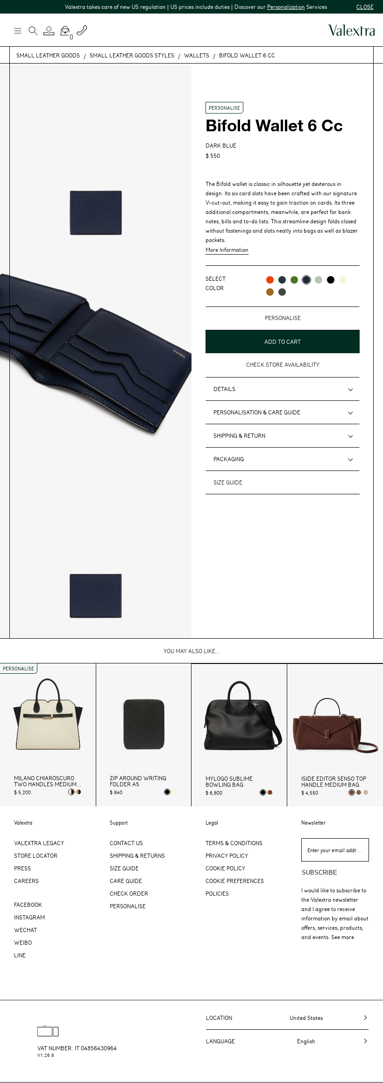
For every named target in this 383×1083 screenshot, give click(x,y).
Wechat (25, 930)
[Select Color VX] (282, 280)
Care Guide (126, 880)
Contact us (126, 843)
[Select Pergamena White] (174, 792)
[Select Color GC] (318, 280)
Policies (217, 893)
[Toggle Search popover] (33, 32)
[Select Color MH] (270, 292)
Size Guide (124, 868)
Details (224, 389)
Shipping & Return (239, 435)
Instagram (29, 917)
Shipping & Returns (137, 855)
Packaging (228, 459)
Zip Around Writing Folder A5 (138, 781)
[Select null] (358, 792)
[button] (49, 31)
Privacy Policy (227, 855)
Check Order (129, 893)
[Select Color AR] (270, 280)
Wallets (196, 55)
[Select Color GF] (282, 292)
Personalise (128, 906)
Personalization (277, 6)
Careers (26, 880)
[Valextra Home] (351, 30)
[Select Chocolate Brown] (270, 792)
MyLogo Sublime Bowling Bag (229, 782)
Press (22, 868)
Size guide (227, 482)
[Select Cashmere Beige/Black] (78, 792)
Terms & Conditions (234, 843)
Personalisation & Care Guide (256, 412)
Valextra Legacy (39, 843)
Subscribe (319, 872)
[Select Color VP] (294, 280)
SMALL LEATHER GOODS (48, 55)
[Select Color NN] (330, 280)
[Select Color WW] (343, 280)
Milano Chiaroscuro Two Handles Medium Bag (45, 781)
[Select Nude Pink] (365, 792)
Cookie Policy (225, 868)
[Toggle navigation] (17, 30)
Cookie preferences (235, 880)
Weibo (23, 942)
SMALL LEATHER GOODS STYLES (132, 55)
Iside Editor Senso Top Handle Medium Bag (333, 782)
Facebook (28, 904)
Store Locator (35, 855)
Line (20, 955)
